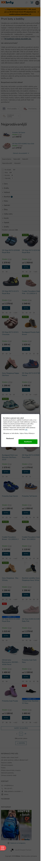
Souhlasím (28, 442)
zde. (26, 429)
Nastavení (10, 438)
